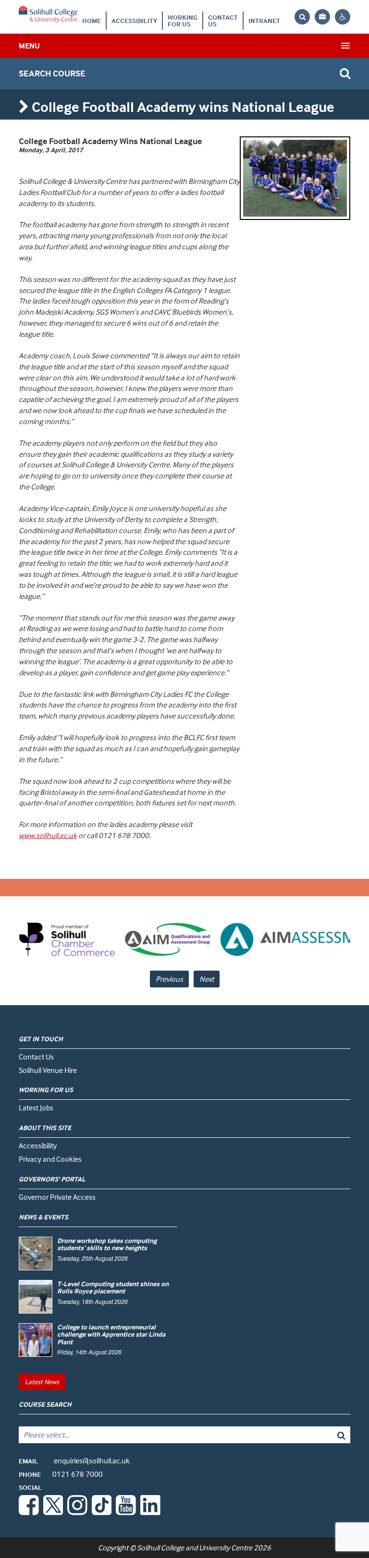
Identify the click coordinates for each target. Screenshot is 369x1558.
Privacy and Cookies (50, 1159)
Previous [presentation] (169, 979)
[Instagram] (77, 1512)
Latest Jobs (36, 1107)
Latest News (42, 1381)
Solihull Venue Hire (48, 1070)
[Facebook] (29, 1512)
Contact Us (223, 20)
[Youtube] (126, 1512)
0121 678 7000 (61, 1474)
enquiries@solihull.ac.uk (74, 1460)
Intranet (264, 20)
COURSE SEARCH (45, 1404)
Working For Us (182, 20)
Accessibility (134, 20)
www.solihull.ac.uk (48, 835)
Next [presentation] (206, 979)
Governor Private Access (57, 1197)
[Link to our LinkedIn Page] (150, 1512)
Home (91, 20)
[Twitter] (53, 1512)
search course (52, 73)
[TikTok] (102, 1512)
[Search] (317, 1434)
